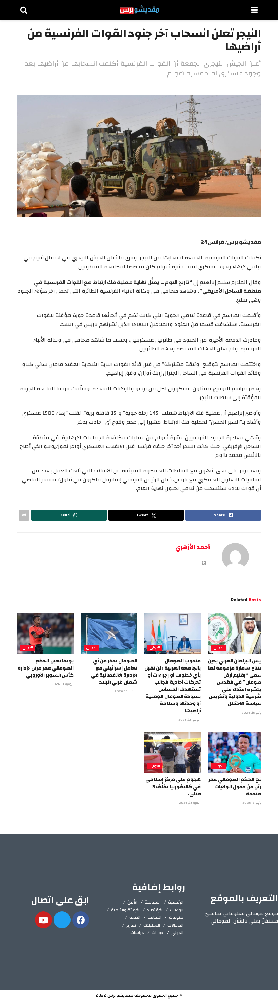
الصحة (134, 917)
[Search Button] (23, 10)
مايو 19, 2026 (189, 803)
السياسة (153, 902)
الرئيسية (175, 902)
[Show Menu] (254, 10)
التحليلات (151, 925)
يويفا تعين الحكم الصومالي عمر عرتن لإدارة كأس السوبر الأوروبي (46, 668)
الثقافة (154, 917)
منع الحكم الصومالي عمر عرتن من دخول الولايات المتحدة (236, 786)
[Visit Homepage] (139, 10)
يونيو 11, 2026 (62, 684)
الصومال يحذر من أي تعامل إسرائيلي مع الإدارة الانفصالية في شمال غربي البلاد (114, 671)
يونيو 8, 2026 (253, 803)
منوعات (176, 917)
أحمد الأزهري (192, 547)
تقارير (131, 925)
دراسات (137, 933)
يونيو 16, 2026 (253, 713)
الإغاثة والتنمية (125, 910)
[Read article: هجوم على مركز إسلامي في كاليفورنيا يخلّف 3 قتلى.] (172, 752)
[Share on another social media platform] (24, 515)
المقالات (175, 925)
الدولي (218, 648)
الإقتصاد (154, 910)
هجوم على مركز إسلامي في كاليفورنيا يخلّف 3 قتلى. (173, 786)
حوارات (158, 933)
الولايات (176, 910)
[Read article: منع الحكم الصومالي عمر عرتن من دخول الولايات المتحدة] (236, 752)
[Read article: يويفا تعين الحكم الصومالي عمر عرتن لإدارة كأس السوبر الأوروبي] (45, 633)
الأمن (132, 902)
